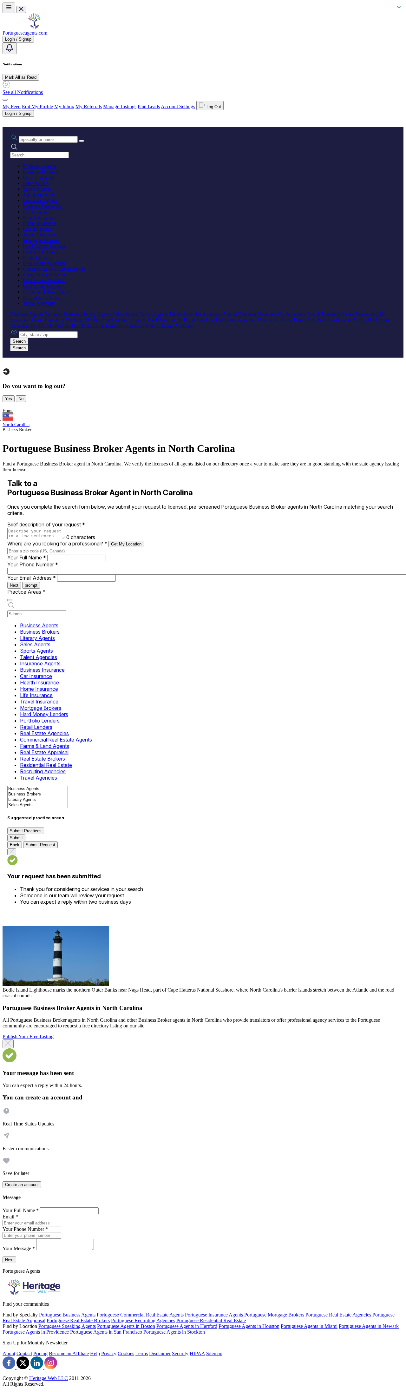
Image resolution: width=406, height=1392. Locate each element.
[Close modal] (8, 1043)
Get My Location (126, 544)
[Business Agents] (38, 789)
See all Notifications (23, 92)
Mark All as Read (20, 77)
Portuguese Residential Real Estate (211, 1320)
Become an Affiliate (69, 1353)
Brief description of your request (46, 524)
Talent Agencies (39, 194)
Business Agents (39, 166)
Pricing (40, 1353)
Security (180, 1353)
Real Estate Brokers (42, 286)
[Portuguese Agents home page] (34, 27)
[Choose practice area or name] (81, 141)
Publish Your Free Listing (28, 1036)
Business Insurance (42, 206)
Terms (141, 1353)
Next (14, 585)
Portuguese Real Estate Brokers (78, 1320)
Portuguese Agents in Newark (369, 1326)
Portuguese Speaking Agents (67, 1326)
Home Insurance (39, 223)
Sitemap (214, 1353)
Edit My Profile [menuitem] (37, 106)
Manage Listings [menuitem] (119, 106)
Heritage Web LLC (48, 1378)
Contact (24, 1353)
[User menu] (5, 100)
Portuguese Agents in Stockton (174, 1332)
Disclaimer (160, 1353)
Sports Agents (37, 189)
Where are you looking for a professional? (57, 543)
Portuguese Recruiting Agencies (143, 1320)
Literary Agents (38, 177)
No (20, 398)
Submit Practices (26, 830)
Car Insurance (37, 211)
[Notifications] (9, 48)
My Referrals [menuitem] (88, 106)
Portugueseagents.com (25, 33)
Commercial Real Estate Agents (54, 269)
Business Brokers (40, 172)
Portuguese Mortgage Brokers (274, 1314)
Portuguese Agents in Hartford (186, 1326)
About (9, 1353)
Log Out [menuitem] (213, 106)
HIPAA (197, 1353)
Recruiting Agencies (43, 297)
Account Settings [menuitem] (178, 106)
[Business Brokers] (38, 794)
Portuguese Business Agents (67, 1314)
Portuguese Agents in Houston (249, 1326)
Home (8, 410)
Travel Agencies (39, 303)
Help (95, 1353)
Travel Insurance (39, 234)
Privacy (108, 1353)
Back (14, 844)
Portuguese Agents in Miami (309, 1326)
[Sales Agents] (38, 805)
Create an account (22, 1184)
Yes (8, 398)
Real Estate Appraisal (44, 280)
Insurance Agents (40, 200)
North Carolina (16, 424)
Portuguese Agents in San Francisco (106, 1332)
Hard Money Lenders (44, 246)
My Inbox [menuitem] (64, 106)
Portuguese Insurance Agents (214, 1314)
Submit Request (40, 844)
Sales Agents (36, 183)
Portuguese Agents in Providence (36, 1332)
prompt (31, 585)
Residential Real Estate (46, 291)
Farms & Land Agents (45, 274)
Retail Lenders (37, 257)
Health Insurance (40, 217)
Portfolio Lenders (40, 251)
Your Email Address (31, 578)
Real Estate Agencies (44, 263)
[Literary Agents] (38, 799)
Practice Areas (26, 592)
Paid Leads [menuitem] (149, 106)
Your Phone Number (32, 564)
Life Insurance (37, 229)
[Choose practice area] (9, 600)
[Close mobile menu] (21, 9)
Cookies (126, 1353)
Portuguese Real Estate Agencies (338, 1314)
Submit (16, 837)
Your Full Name (26, 557)
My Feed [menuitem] (12, 106)
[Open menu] (9, 8)
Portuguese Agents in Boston (126, 1326)
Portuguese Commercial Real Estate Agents (140, 1314)
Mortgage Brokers (41, 240)
